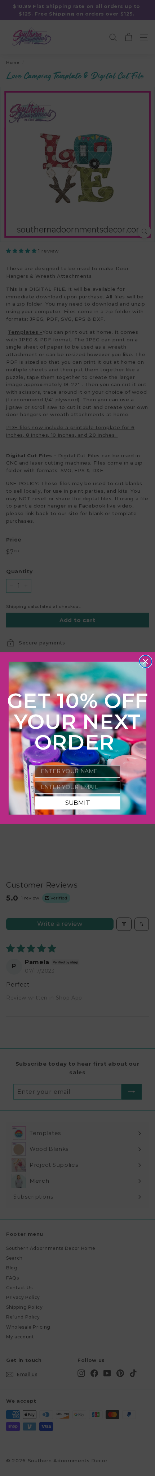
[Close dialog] (145, 662)
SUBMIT (77, 803)
